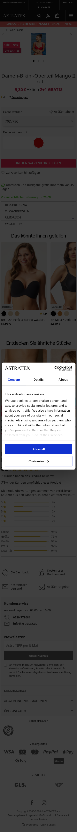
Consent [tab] (14, 379)
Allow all (38, 449)
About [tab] (63, 379)
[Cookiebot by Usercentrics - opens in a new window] (54, 368)
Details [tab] (38, 379)
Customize (36, 461)
